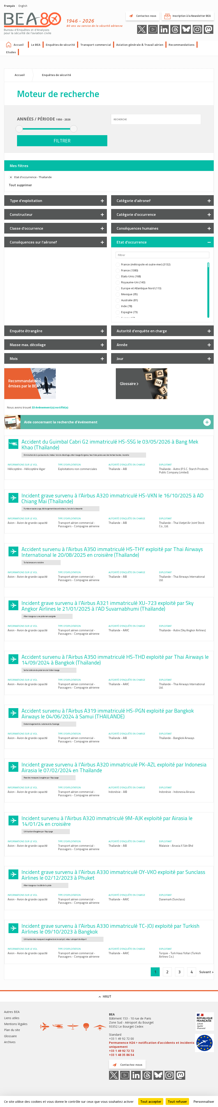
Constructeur (21, 214)
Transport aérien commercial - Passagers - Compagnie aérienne (78, 524)
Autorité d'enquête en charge (142, 331)
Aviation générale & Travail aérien (139, 44)
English (23, 6)
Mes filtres (19, 165)
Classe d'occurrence (26, 228)
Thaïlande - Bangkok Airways (176, 738)
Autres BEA (12, 1012)
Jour (120, 358)
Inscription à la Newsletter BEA (192, 16)
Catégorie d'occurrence (136, 214)
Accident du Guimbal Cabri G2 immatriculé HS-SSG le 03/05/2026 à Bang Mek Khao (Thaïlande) (110, 444)
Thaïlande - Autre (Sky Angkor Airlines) (182, 630)
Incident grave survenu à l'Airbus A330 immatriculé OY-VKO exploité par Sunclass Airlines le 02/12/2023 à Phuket (113, 875)
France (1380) (129, 270)
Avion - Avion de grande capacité (27, 523)
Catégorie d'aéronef (134, 200)
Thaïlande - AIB (118, 469)
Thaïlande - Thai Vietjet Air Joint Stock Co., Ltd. (181, 524)
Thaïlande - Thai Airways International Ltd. (182, 578)
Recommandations (181, 44)
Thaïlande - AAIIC (119, 630)
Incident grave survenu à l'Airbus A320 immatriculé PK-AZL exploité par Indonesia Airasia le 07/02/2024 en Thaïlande (114, 767)
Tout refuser (177, 1101)
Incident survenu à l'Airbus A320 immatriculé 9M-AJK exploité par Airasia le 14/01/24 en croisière (107, 821)
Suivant (205, 971)
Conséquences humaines (137, 228)
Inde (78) (126, 306)
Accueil (19, 44)
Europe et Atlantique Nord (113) (141, 288)
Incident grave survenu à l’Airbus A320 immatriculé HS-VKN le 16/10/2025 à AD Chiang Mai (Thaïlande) (113, 498)
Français (9, 6)
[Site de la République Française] (204, 1022)
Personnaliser (204, 1101)
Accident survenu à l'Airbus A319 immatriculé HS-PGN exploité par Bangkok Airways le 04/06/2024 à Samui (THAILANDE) (108, 713)
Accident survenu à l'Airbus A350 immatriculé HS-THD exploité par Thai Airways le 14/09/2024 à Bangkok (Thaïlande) (115, 660)
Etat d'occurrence (132, 242)
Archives (10, 1042)
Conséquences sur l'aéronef (33, 242)
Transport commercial (95, 44)
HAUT (107, 996)
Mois (14, 358)
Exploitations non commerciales (77, 469)
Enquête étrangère (26, 331)
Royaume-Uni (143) (133, 282)
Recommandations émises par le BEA (24, 383)
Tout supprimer (20, 185)
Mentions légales (15, 1024)
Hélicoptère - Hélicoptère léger (26, 469)
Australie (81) (129, 300)
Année (122, 344)
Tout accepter (150, 1101)
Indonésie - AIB (118, 792)
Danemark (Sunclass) (172, 899)
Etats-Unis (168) (131, 276)
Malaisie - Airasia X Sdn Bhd (176, 845)
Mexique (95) (129, 294)
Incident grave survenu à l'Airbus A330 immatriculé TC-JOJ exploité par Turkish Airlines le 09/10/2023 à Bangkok (110, 929)
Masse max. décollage (28, 344)
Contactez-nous (146, 16)
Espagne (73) (129, 312)
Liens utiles (11, 1018)
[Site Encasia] (204, 1043)
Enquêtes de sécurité (60, 44)
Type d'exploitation (26, 200)
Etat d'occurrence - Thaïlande (33, 177)
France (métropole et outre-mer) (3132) (145, 264)
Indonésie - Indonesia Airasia (177, 792)
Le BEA (35, 44)
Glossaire (128, 383)
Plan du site (12, 1030)
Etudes (11, 52)
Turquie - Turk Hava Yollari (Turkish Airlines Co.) (180, 955)
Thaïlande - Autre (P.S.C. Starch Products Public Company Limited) (183, 470)
